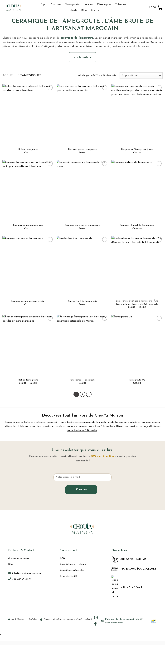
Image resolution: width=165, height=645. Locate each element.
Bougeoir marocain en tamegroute (82, 225)
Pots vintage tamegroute (83, 380)
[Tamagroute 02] (137, 345)
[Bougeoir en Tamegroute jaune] (137, 115)
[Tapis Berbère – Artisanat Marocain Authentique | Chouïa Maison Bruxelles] (17, 7)
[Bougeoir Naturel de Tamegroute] (137, 191)
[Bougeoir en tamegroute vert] (28, 191)
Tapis (43, 4)
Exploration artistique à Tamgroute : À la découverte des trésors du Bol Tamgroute (137, 302)
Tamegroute (72, 4)
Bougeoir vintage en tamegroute (28, 301)
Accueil (8, 75)
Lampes (88, 4)
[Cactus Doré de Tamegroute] (82, 267)
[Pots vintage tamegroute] (82, 345)
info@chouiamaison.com (26, 573)
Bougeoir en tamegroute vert (28, 225)
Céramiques (104, 4)
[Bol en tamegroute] (28, 115)
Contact (96, 10)
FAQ (62, 558)
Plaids (73, 10)
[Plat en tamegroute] (28, 345)
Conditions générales (72, 570)
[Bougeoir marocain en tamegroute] (82, 191)
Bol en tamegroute (28, 149)
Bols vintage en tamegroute (82, 149)
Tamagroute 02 (137, 380)
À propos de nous (18, 558)
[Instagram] (96, 618)
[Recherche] (133, 7)
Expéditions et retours (73, 564)
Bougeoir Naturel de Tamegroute (137, 225)
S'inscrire (81, 489)
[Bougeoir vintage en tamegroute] (28, 267)
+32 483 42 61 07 (21, 579)
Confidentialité (68, 576)
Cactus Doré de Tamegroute (82, 301)
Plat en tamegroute (28, 380)
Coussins (56, 4)
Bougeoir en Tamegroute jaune (137, 149)
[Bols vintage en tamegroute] (82, 115)
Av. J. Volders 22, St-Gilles (24, 619)
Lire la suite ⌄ (82, 57)
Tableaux (120, 4)
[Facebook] (95, 624)
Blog (84, 10)
